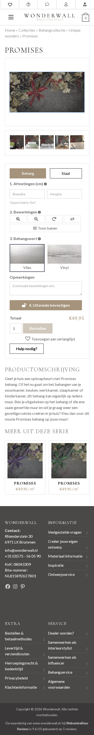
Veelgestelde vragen (64, 532)
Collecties (27, 30)
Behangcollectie (52, 30)
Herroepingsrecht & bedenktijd (21, 666)
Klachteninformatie (21, 687)
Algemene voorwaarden (59, 684)
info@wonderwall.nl (21, 550)
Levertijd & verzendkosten (17, 651)
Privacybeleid (16, 678)
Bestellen (37, 328)
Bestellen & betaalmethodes (18, 636)
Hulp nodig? (26, 348)
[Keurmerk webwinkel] (16, 603)
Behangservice (60, 672)
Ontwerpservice (61, 574)
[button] (50, 338)
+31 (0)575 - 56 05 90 (23, 556)
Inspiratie (56, 565)
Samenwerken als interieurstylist (62, 645)
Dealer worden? (61, 633)
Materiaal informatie (65, 556)
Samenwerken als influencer (62, 660)
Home (10, 30)
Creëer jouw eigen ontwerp (63, 544)
